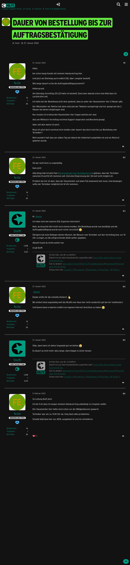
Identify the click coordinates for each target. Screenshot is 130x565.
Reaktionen (11, 97)
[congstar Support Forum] (8, 5)
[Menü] (126, 4)
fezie (17, 43)
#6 (124, 393)
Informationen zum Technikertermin (75, 173)
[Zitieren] (123, 146)
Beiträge (10, 103)
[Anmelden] (58, 4)
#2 (124, 157)
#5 (124, 340)
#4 (124, 286)
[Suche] (118, 4)
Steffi (37, 292)
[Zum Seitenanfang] (126, 561)
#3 (124, 211)
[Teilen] (126, 54)
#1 (124, 62)
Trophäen (10, 100)
